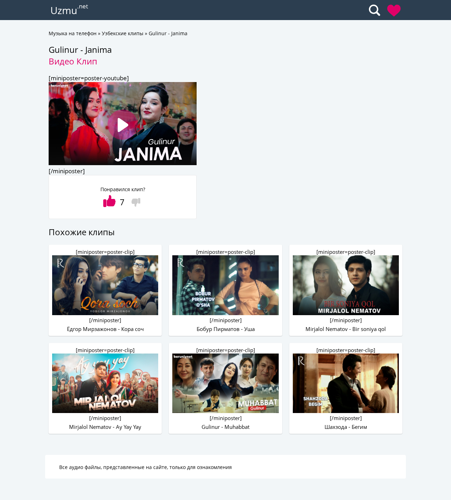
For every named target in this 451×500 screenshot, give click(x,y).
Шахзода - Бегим (346, 426)
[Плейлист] (394, 10)
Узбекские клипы (122, 33)
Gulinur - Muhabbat (225, 426)
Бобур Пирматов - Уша (226, 328)
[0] (134, 200)
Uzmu (63, 10)
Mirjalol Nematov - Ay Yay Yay (105, 426)
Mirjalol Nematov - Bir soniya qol (345, 328)
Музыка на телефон (73, 33)
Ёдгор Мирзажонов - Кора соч (105, 328)
